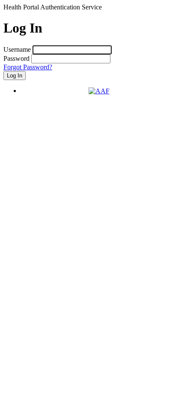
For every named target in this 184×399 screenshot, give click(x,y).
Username (17, 49)
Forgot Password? (27, 67)
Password (16, 58)
